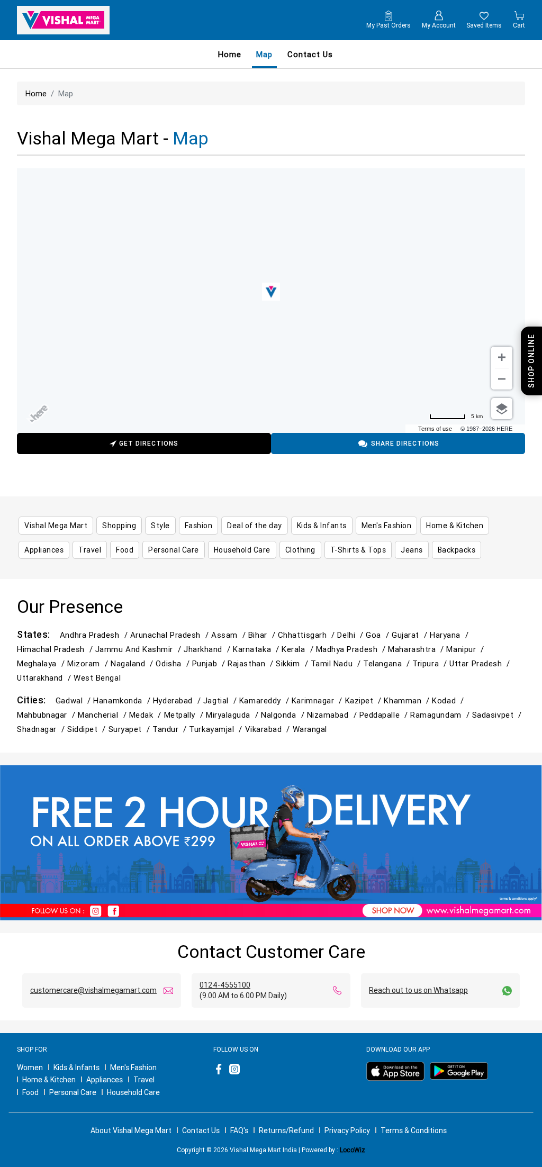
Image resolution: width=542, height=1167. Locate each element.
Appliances (104, 1079)
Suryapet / (130, 729)
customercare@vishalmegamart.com (93, 990)
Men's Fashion (133, 1067)
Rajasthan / (252, 663)
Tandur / (170, 729)
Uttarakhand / (45, 678)
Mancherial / (103, 715)
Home (229, 54)
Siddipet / (87, 729)
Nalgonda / (283, 715)
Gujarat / (411, 635)
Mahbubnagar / (47, 715)
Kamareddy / (265, 700)
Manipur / (466, 649)
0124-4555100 (225, 985)
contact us (310, 54)
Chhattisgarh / (308, 635)
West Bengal (97, 678)
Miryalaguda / (233, 715)
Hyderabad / (178, 700)
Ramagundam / (441, 715)
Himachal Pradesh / (56, 649)
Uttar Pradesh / (480, 663)
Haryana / (450, 635)
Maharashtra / (417, 649)
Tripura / (430, 663)
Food (30, 1092)
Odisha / (174, 663)
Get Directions (148, 443)
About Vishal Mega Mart (131, 1130)
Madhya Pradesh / (352, 649)
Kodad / (449, 700)
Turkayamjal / (217, 729)
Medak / (146, 715)
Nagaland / (133, 663)
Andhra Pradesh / (95, 635)
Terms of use (435, 429)
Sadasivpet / (498, 715)
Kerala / (298, 649)
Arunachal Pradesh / (170, 635)
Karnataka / (257, 649)
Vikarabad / (269, 729)
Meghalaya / (42, 663)
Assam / (229, 635)
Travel (144, 1079)
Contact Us (201, 1130)
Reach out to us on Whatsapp (418, 990)
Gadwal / (74, 700)
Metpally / (185, 715)
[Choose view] (501, 408)
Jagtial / (221, 700)
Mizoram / (89, 663)
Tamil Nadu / (337, 663)
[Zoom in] (501, 357)
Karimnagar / (318, 700)
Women (30, 1067)
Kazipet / (364, 700)
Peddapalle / (385, 715)
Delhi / (351, 635)
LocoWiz (352, 1150)
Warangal (310, 729)
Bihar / (263, 635)
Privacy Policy (347, 1130)
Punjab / (210, 663)
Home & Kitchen (49, 1079)
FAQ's (239, 1130)
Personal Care (72, 1092)
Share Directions (405, 443)
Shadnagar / (42, 729)
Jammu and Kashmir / (139, 649)
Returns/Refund (286, 1130)
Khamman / (408, 700)
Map (264, 54)
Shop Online (531, 361)
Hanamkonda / (123, 700)
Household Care (133, 1092)
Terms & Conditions (414, 1130)
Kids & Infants (76, 1067)
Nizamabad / (333, 715)
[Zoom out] (501, 379)
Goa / (379, 635)
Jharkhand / (208, 649)
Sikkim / (293, 663)
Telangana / (387, 663)
